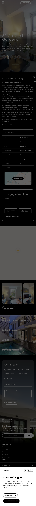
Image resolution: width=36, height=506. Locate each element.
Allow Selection (10, 495)
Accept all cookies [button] (11, 501)
